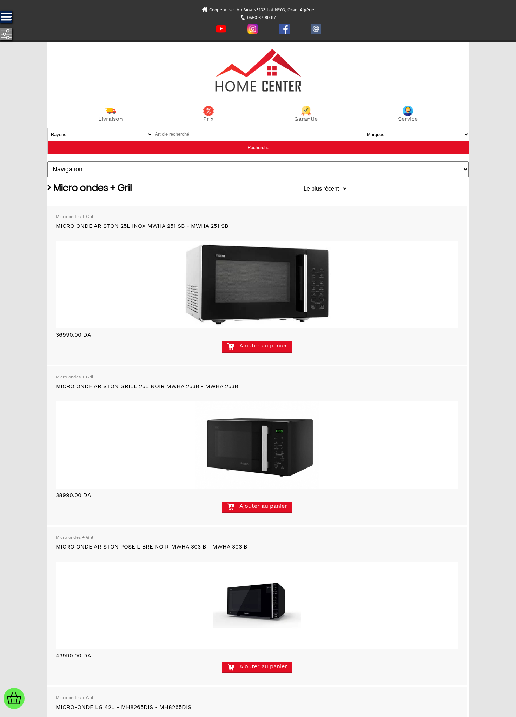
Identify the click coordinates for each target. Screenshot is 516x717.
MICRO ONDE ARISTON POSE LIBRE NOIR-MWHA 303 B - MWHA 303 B (151, 546)
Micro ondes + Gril (74, 216)
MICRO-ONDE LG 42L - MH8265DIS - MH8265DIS (123, 707)
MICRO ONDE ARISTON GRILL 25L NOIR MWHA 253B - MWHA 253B (147, 386)
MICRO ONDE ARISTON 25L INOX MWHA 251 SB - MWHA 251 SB (142, 226)
